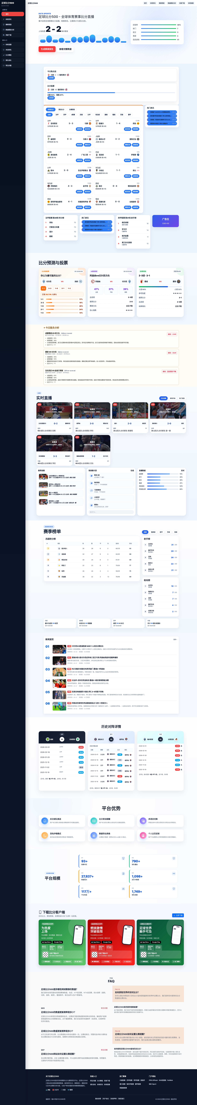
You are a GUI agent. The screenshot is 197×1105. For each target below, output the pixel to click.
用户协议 (106, 1098)
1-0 (56, 288)
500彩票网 (162, 1080)
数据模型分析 (172, 3)
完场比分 (51, 109)
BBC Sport (152, 1084)
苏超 (145, 532)
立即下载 (179, 915)
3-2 (49, 288)
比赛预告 (72, 109)
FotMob (170, 1080)
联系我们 (121, 1098)
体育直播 (191, 3)
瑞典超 (153, 532)
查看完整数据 (65, 49)
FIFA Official (153, 1080)
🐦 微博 (70, 1090)
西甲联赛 (129, 1080)
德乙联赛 (122, 1084)
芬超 (168, 532)
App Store (47, 942)
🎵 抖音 (63, 1090)
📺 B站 (48, 1090)
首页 (145, 3)
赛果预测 (161, 3)
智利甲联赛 (130, 1084)
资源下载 (182, 3)
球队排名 (93, 1084)
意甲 (161, 532)
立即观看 (51, 78)
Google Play (58, 942)
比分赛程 (100, 1081)
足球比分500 (7, 3)
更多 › (175, 639)
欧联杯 (143, 1080)
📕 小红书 (55, 1090)
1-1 (43, 288)
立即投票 (51, 98)
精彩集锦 (135, 129)
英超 (175, 532)
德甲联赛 (138, 1084)
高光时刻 (87, 129)
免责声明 (114, 1098)
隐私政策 (98, 1098)
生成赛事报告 (47, 49)
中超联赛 (122, 1080)
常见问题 (93, 1081)
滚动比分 (61, 109)
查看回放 (79, 129)
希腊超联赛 (123, 1088)
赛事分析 (87, 145)
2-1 (63, 288)
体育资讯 (153, 3)
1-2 (69, 288)
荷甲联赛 (136, 1080)
